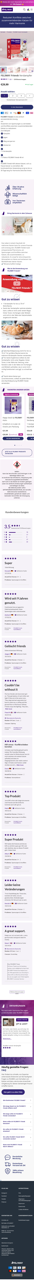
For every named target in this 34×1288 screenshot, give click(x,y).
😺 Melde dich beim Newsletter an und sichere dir (17, 3)
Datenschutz (22, 1206)
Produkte (9, 32)
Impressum (22, 1203)
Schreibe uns (5, 1220)
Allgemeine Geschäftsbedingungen (25, 1199)
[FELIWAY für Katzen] (11, 9)
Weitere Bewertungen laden (17, 992)
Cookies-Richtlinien (23, 1209)
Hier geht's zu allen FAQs (13, 1092)
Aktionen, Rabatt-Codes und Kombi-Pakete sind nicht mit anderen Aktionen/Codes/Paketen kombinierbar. (8, 1252)
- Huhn (13, 418)
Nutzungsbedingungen (24, 1196)
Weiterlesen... (7, 1039)
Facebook (4, 1196)
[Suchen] (24, 9)
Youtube (4, 1199)
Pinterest (4, 1202)
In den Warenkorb (13, 438)
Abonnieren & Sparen (7, 1243)
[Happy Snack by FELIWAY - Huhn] (13, 405)
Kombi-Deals (5, 1246)
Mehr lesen (8, 709)
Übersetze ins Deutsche (13, 718)
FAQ (20, 1193)
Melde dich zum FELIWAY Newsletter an (8, 1227)
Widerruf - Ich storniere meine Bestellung (8, 1231)
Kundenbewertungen (24, 1220)
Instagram (4, 1193)
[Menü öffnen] (31, 9)
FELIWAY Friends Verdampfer (20, 32)
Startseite (3, 32)
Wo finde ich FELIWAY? (7, 1223)
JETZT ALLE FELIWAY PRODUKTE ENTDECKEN (15, 452)
